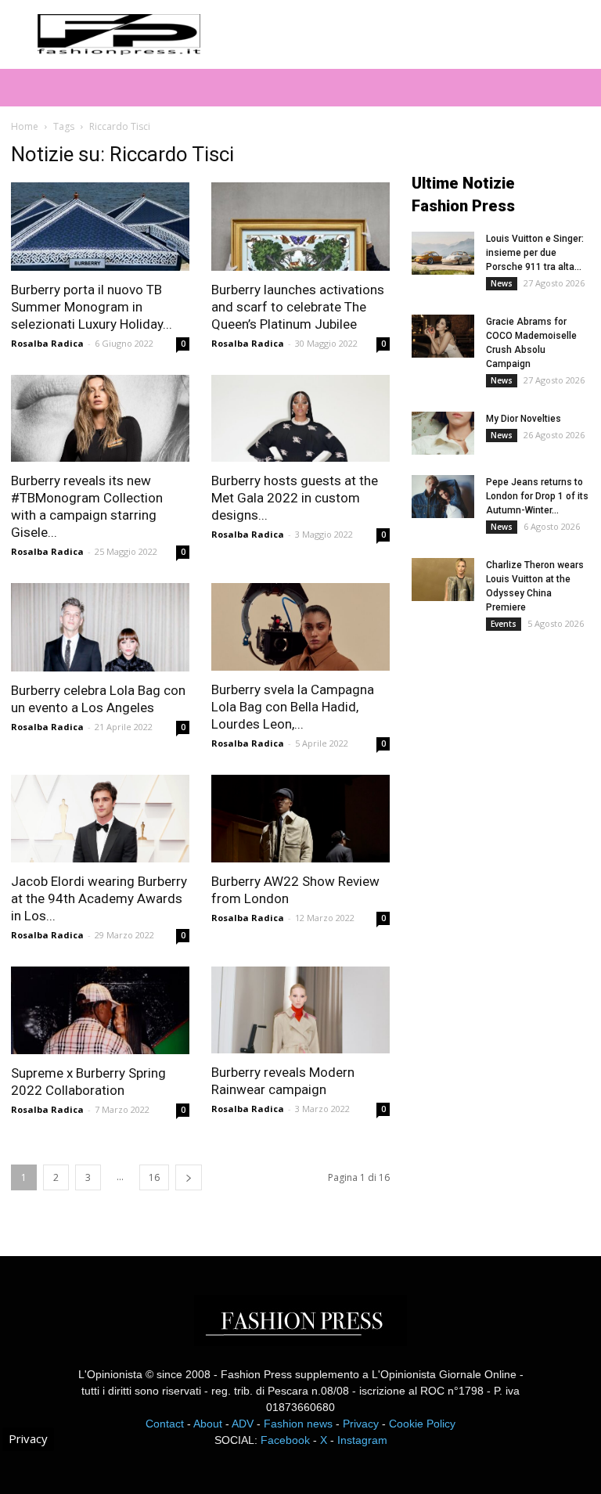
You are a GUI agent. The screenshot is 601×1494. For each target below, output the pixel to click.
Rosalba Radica (47, 343)
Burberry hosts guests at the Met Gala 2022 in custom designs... (294, 498)
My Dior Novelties (523, 418)
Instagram (362, 1440)
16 (154, 1177)
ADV (243, 1423)
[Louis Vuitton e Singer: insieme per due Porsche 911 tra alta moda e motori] (443, 253)
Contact (165, 1423)
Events (503, 623)
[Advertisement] (506, 750)
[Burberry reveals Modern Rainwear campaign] (300, 1010)
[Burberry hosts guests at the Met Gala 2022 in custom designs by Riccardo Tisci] (300, 419)
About (207, 1423)
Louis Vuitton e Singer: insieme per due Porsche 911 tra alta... (535, 252)
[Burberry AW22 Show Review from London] (300, 818)
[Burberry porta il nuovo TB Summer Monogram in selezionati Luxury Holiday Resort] (100, 226)
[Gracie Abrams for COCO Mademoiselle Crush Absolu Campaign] (443, 336)
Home (24, 126)
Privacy (361, 1423)
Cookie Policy (422, 1423)
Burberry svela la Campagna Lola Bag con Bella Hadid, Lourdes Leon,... (292, 707)
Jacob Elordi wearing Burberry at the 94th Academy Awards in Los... (99, 898)
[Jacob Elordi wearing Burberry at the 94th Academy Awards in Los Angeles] (100, 818)
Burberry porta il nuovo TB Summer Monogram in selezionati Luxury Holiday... (91, 307)
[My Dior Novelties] (443, 433)
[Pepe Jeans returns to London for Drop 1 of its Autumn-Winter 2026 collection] (443, 496)
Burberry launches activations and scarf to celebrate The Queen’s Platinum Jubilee (297, 307)
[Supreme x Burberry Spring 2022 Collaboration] (100, 1011)
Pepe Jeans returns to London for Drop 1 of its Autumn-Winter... (537, 496)
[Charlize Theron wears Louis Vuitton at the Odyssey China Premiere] (443, 579)
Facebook (285, 1440)
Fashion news (298, 1423)
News (502, 283)
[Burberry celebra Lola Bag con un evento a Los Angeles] (100, 627)
